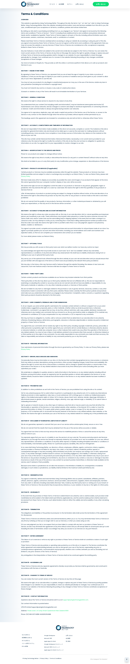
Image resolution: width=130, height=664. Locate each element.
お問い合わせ (80, 4)
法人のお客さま (26, 635)
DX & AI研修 (25, 646)
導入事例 (68, 641)
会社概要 (61, 4)
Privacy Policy (25, 176)
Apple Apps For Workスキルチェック (54, 650)
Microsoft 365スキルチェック (52, 647)
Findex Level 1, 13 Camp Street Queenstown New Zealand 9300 (47, 611)
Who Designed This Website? (98, 659)
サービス (52, 4)
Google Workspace (49, 635)
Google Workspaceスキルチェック (53, 644)
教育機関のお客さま (27, 637)
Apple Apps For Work (50, 641)
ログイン (70, 4)
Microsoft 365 (48, 638)
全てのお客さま (26, 640)
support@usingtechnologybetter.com (75, 600)
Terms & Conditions (55, 658)
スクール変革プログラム (28, 643)
